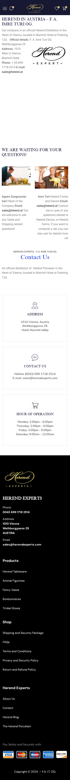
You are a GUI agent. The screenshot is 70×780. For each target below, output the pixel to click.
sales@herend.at (12, 72)
